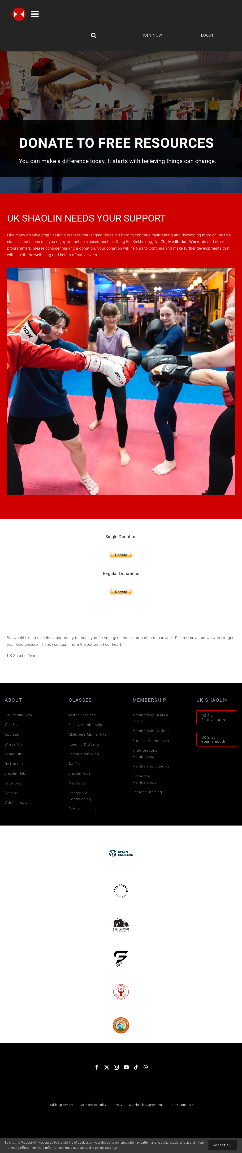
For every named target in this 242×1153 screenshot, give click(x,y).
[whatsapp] (145, 1067)
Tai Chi (160, 241)
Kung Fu (123, 241)
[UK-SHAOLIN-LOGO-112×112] (19, 9)
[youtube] (126, 1067)
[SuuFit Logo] (121, 950)
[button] (66, 35)
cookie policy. (94, 1147)
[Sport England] (121, 841)
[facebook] (96, 1067)
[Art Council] (121, 883)
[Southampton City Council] (121, 917)
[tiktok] (136, 1067)
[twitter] (106, 1067)
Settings (111, 1147)
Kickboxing (142, 241)
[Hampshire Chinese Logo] (121, 984)
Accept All (223, 1145)
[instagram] (116, 1067)
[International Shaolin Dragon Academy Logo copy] (121, 1017)
